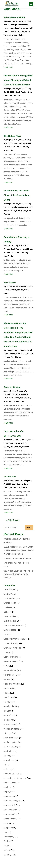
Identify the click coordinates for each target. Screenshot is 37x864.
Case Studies (10, 616)
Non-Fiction (19, 35)
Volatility (7, 855)
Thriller (7, 841)
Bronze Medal (10, 603)
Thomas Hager (12, 350)
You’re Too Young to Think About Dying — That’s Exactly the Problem (18, 574)
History (25, 147)
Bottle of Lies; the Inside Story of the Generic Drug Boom (17, 195)
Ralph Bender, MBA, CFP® (18, 21)
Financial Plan (10, 670)
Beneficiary (9, 589)
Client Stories (10, 621)
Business (15, 398)
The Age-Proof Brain (14, 17)
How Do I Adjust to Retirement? (18, 558)
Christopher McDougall (16, 481)
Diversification (10, 630)
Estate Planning (11, 657)
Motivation (8, 751)
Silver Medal (9, 814)
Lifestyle (20, 32)
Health (13, 32)
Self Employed (10, 810)
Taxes (6, 832)
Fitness (7, 28)
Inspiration (8, 401)
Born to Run (10, 476)
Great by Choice (12, 387)
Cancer (7, 612)
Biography (20, 143)
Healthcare (9, 697)
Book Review (22, 25)
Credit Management (13, 625)
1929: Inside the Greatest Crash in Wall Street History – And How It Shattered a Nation (18, 550)
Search (29, 527)
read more (8, 67)
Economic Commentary (14, 639)
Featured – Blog (11, 661)
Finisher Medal (10, 675)
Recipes (7, 787)
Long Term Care (11, 738)
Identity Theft (10, 706)
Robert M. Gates (13, 440)
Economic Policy (11, 643)
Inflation (7, 711)
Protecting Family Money (15, 778)
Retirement (9, 796)
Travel (6, 846)
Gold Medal (16, 147)
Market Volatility (11, 747)
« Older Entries (13, 520)
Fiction (20, 290)
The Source (10, 282)
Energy (7, 652)
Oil (5, 765)
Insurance (8, 720)
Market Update (10, 742)
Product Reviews (11, 774)
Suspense (8, 828)
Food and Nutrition (19, 28)
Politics (25, 447)
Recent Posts (10, 783)
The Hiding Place (12, 136)
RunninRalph (9, 805)
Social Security (10, 819)
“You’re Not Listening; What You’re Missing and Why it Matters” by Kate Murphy (18, 80)
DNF (6, 634)
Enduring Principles (12, 648)
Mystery (7, 756)
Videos (7, 850)
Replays (7, 792)
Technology (9, 837)
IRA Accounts (10, 724)
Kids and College (11, 729)
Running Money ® (12, 801)
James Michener (13, 286)
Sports (24, 487)
